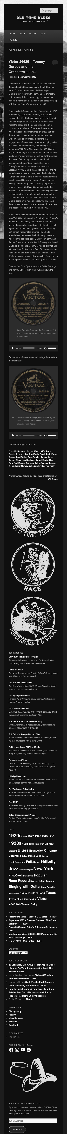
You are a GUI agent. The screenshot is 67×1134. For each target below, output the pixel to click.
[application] (33, 348)
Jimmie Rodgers (26, 869)
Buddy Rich (45, 454)
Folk (29, 861)
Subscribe (17, 1129)
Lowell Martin (42, 460)
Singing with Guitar (25, 886)
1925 (24, 836)
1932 (31, 843)
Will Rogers (53, 479)
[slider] (52, 348)
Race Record (19, 880)
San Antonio (47, 881)
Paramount (28, 875)
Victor (11, 465)
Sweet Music (14, 893)
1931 (25, 844)
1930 (51, 836)
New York (43, 868)
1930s (15, 843)
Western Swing (29, 904)
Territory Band (36, 893)
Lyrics (43, 33)
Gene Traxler (34, 457)
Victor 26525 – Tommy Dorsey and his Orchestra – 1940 (27, 66)
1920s (15, 835)
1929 (45, 836)
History (12, 1014)
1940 (36, 451)
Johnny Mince (15, 460)
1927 (30, 836)
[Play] (12, 348)
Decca (45, 855)
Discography (15, 1011)
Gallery (32, 33)
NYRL (12, 875)
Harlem (36, 862)
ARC (51, 843)
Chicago (50, 850)
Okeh (19, 875)
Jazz (13, 868)
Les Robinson (28, 460)
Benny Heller (22, 454)
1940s (42, 451)
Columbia (15, 856)
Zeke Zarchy (35, 465)
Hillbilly (48, 861)
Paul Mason (19, 462)
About (22, 33)
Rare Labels (35, 881)
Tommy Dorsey (48, 462)
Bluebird (13, 850)
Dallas (24, 855)
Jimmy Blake (47, 457)
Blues (23, 850)
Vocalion (15, 904)
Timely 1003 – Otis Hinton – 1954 (25, 940)
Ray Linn (30, 462)
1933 (37, 843)
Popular (40, 875)
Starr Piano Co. (48, 887)
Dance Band (34, 855)
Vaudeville (30, 899)
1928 (38, 836)
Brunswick (36, 850)
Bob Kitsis (34, 454)
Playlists (13, 40)
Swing (37, 462)
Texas (51, 892)
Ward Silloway (21, 465)
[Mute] (45, 348)
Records (21, 451)
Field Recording (17, 862)
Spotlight (13, 1024)
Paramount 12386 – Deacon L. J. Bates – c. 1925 (33, 916)
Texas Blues (16, 899)
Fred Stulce (21, 457)
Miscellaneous (16, 1018)
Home (12, 33)
